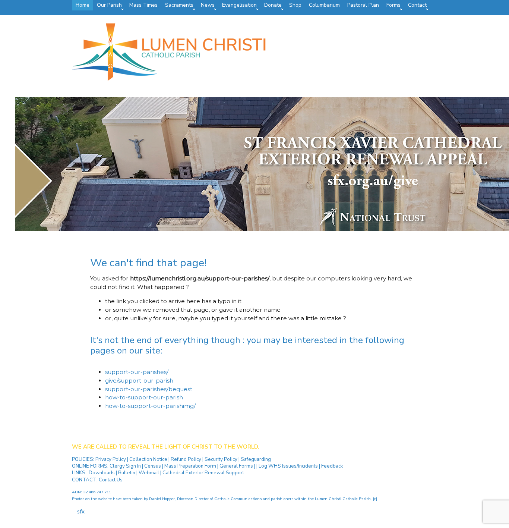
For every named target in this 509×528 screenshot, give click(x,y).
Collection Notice (148, 459)
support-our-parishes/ (136, 371)
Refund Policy (186, 459)
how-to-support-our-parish (144, 397)
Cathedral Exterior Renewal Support (203, 472)
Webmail (149, 472)
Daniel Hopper (162, 499)
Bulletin (126, 472)
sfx (81, 511)
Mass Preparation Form (190, 466)
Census (152, 466)
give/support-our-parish (139, 380)
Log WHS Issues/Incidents (288, 466)
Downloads (102, 472)
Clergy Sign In (125, 466)
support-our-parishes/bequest (148, 389)
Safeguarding (256, 459)
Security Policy (220, 459)
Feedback (332, 466)
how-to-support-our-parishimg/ (150, 405)
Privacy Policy (111, 459)
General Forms (236, 466)
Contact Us (111, 480)
